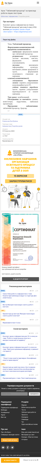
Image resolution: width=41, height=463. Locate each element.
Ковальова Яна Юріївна (10, 121)
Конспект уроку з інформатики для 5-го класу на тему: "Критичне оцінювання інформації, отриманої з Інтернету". (20, 349)
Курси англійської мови (29, 424)
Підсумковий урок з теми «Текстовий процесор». (20, 378)
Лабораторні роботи (28, 412)
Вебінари (4, 410)
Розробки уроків (17, 126)
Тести (23, 410)
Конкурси (24, 417)
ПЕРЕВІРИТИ (34, 394)
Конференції (5, 412)
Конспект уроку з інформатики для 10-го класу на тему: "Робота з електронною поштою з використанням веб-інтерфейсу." (20, 338)
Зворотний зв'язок (10, 440)
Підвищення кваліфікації (9, 407)
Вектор (3, 417)
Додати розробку (21, 279)
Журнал (24, 405)
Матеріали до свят (28, 435)
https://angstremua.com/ (23, 32)
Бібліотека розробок (28, 407)
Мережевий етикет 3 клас (12, 323)
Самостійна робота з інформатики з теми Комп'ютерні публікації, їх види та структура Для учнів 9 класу (20, 296)
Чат (22, 422)
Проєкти (24, 415)
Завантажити (10, 460)
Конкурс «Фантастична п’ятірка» (29, 438)
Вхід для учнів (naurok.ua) (30, 432)
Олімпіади (24, 419)
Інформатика (6, 126)
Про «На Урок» (6, 432)
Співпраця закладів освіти (10, 435)
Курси (3, 415)
